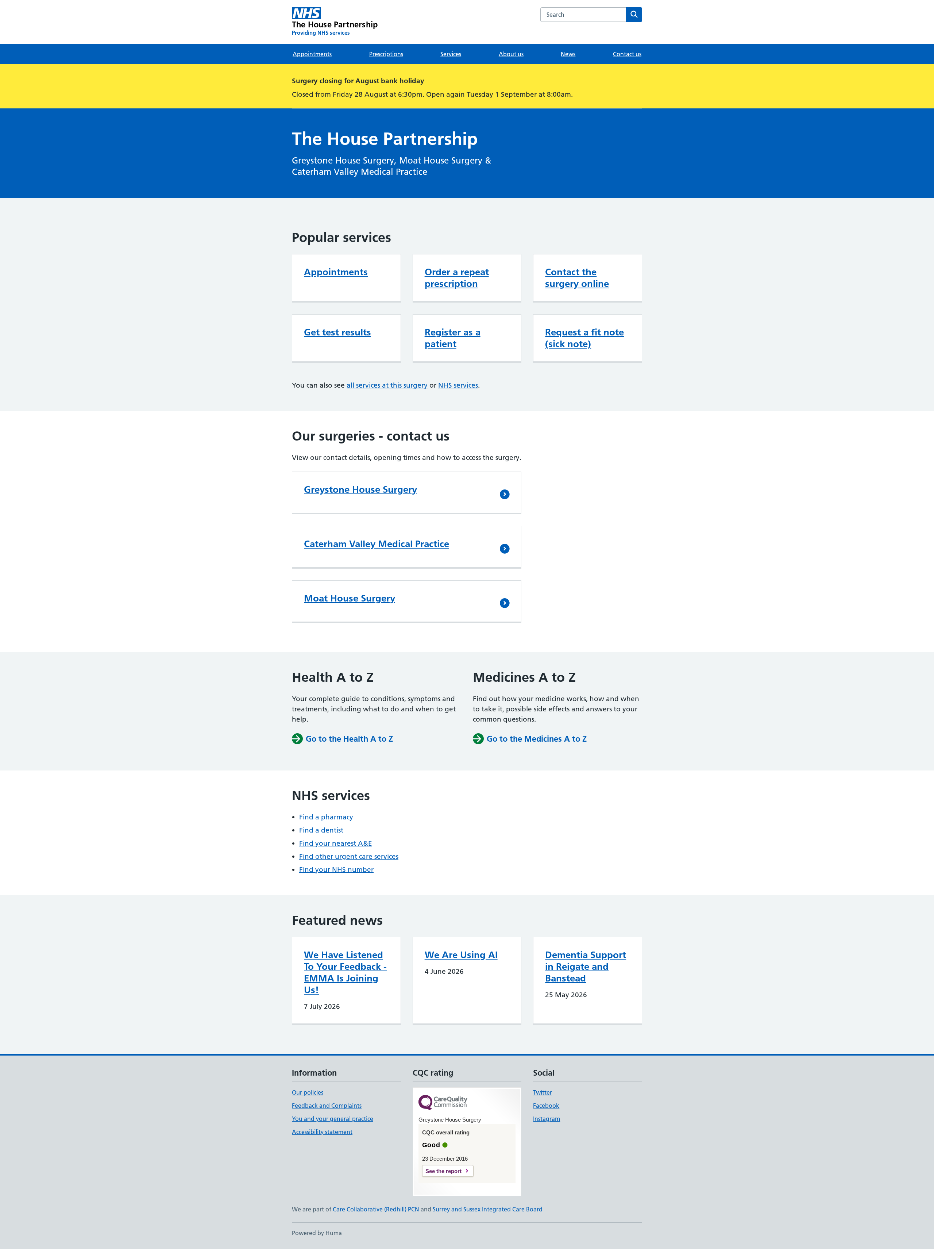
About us (511, 54)
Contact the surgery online (577, 277)
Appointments (312, 54)
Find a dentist (321, 830)
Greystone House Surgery (360, 489)
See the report (443, 1171)
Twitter (542, 1092)
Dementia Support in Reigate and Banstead (585, 966)
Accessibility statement (322, 1131)
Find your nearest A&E (335, 843)
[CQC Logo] (442, 1103)
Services (450, 54)
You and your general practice (332, 1118)
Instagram (546, 1118)
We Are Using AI (461, 955)
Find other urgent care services (348, 856)
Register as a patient (452, 338)
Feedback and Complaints (327, 1105)
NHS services (458, 385)
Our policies (307, 1092)
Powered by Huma (317, 1233)
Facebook (546, 1105)
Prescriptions (386, 54)
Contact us (627, 54)
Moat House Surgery (349, 598)
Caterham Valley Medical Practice (376, 544)
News (568, 54)
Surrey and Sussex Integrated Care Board (488, 1209)
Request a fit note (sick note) (584, 338)
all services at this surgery (387, 385)
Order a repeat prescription (457, 277)
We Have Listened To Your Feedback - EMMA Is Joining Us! (345, 972)
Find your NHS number (336, 869)
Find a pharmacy (326, 817)
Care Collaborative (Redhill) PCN (376, 1209)
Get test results (337, 332)
